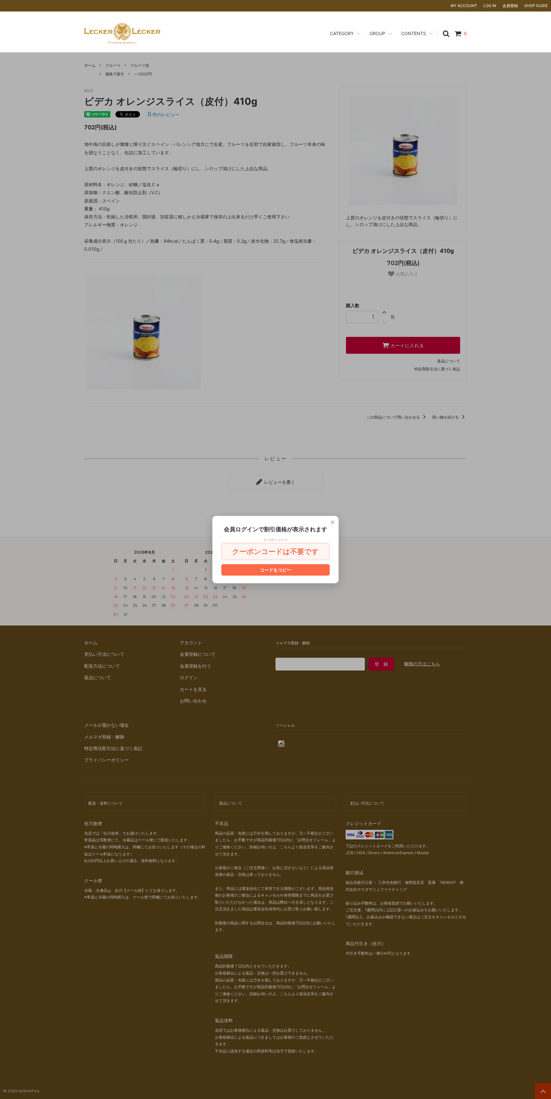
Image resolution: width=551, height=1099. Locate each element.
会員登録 (510, 5)
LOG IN (489, 5)
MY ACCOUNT (464, 5)
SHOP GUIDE (536, 5)
